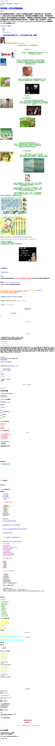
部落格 (4, 29)
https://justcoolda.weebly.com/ (22, 300)
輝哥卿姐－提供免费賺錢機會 (11, 8)
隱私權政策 (33, 725)
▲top (1, 372)
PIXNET (19, 725)
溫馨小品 (9, 370)
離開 (6, 738)
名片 (3, 30)
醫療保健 (4, 414)
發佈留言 (2, 380)
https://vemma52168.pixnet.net (9, 304)
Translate (8, 402)
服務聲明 (37, 725)
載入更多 (2, 374)
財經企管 (9, 368)
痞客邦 (11, 365)
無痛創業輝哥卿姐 (3, 359)
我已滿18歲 (2, 738)
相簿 (3, 28)
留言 (14, 365)
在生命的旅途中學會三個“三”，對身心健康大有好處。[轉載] (20, 35)
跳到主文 (2, 11)
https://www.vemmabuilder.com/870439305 (12, 282)
